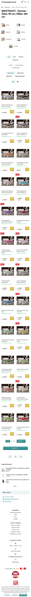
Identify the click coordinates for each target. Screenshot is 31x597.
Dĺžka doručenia (16, 527)
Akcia (11, 65)
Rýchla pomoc (7, 501)
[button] (12, 111)
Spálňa (7, 25)
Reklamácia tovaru (15, 531)
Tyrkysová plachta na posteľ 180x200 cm (22, 191)
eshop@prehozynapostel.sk (11, 499)
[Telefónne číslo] (15, 549)
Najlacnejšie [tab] (20, 73)
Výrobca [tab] (21, 57)
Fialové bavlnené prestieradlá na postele (7, 221)
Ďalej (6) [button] (20, 441)
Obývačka (8, 32)
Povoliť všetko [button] (23, 595)
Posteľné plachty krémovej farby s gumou (22, 398)
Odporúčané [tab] (10, 73)
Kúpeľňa (23, 32)
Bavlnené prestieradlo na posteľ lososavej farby (7, 191)
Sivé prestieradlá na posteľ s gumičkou (21, 281)
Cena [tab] (14, 57)
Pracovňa (16, 46)
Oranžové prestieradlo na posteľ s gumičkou (7, 163)
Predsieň (23, 39)
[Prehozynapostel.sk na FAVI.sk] (15, 574)
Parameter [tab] (15, 60)
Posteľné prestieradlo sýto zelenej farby (6, 427)
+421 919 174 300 (9, 496)
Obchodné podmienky (15, 512)
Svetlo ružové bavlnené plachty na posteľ (22, 250)
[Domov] (2, 7)
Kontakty (15, 519)
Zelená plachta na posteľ (22, 369)
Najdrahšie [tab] (9, 76)
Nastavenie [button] (7, 595)
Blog (15, 517)
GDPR (15, 514)
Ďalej (14, 486)
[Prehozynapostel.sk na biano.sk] (15, 584)
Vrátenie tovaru (15, 529)
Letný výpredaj (19, 65)
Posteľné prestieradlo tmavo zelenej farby (6, 370)
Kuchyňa (23, 25)
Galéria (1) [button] (15, 448)
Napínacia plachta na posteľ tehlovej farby (6, 398)
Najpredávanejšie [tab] (20, 76)
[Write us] (15, 559)
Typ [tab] (9, 57)
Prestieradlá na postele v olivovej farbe (23, 163)
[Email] (15, 554)
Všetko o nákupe (15, 523)
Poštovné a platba (15, 525)
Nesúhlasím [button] (15, 595)
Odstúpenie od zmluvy (15, 534)
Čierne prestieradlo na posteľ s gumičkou (22, 105)
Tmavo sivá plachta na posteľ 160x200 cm (22, 134)
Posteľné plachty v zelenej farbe (5, 281)
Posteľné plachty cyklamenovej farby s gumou (6, 251)
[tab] (13, 81)
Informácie (15, 510)
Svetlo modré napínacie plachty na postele (7, 105)
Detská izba (8, 39)
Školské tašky (16, 67)
